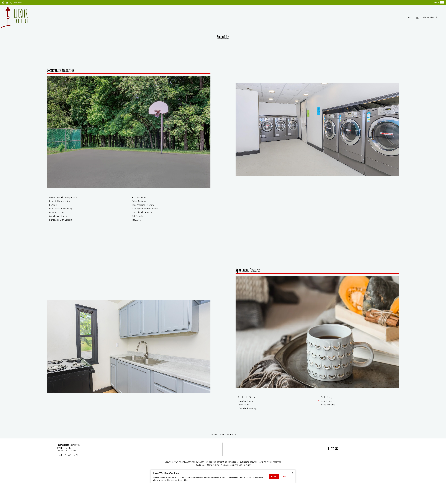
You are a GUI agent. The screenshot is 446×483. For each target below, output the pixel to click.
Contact (410, 17)
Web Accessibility (229, 465)
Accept (273, 476)
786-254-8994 (430, 17)
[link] (111, 449)
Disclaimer (200, 465)
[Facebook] (328, 448)
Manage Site (213, 465)
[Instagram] (332, 448)
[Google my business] (336, 448)
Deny (284, 476)
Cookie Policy (245, 465)
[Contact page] (7, 3)
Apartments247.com (195, 462)
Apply (417, 17)
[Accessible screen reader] (3, 3)
